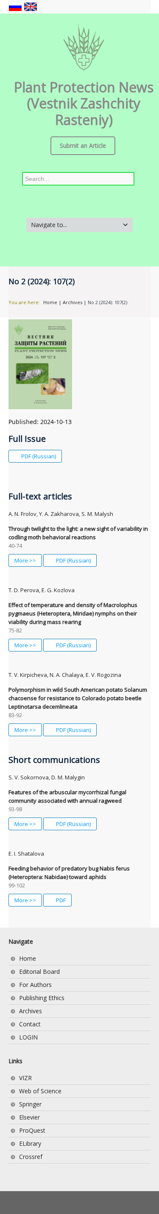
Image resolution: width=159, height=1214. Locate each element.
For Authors (35, 985)
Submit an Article (83, 145)
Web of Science (40, 1091)
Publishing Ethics (41, 998)
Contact (30, 1024)
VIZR (25, 1078)
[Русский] (16, 6)
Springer (30, 1104)
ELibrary (30, 1143)
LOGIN (28, 1037)
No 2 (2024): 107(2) (107, 302)
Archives (72, 302)
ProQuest (32, 1130)
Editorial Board (39, 971)
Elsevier (29, 1117)
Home (50, 302)
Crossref (30, 1157)
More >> (25, 560)
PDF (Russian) (38, 456)
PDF (60, 900)
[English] (30, 6)
